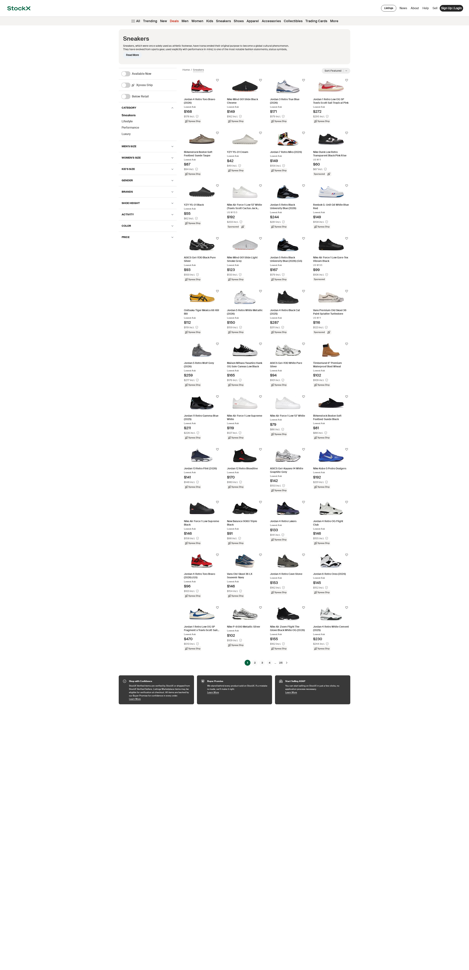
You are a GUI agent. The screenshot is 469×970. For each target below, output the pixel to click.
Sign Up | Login (451, 8)
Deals (174, 21)
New (163, 21)
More (334, 21)
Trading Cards (316, 21)
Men (185, 21)
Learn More (159, 698)
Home (186, 69)
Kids (209, 21)
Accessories (271, 21)
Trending (150, 21)
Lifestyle (127, 121)
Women (197, 21)
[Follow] (217, 80)
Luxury (126, 134)
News (403, 8)
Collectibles (293, 21)
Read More (132, 55)
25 (280, 662)
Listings (388, 8)
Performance (130, 127)
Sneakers (223, 21)
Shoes (239, 21)
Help (425, 8)
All (138, 21)
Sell (435, 8)
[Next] (287, 663)
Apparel (253, 21)
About (415, 9)
